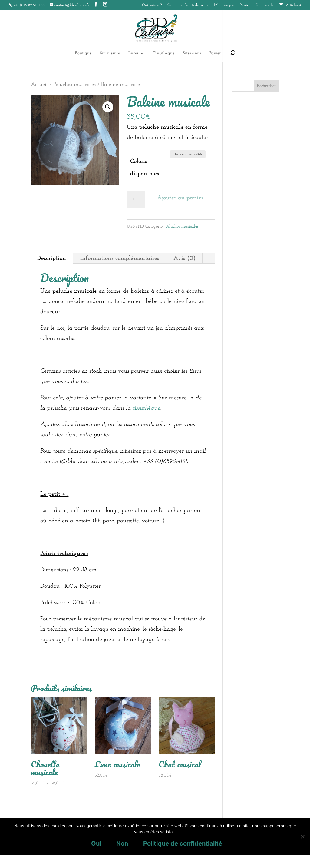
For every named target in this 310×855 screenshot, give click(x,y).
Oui (96, 843)
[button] (107, 106)
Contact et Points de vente (187, 5)
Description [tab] (51, 258)
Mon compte (224, 5)
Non (122, 843)
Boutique (83, 53)
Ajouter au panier (180, 198)
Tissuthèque (163, 53)
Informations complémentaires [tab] (119, 258)
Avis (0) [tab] (184, 258)
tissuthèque (146, 408)
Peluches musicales (74, 85)
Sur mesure (110, 53)
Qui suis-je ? (152, 5)
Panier (245, 5)
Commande (264, 5)
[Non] (302, 836)
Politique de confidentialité (182, 843)
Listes (133, 53)
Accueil (39, 85)
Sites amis (192, 53)
